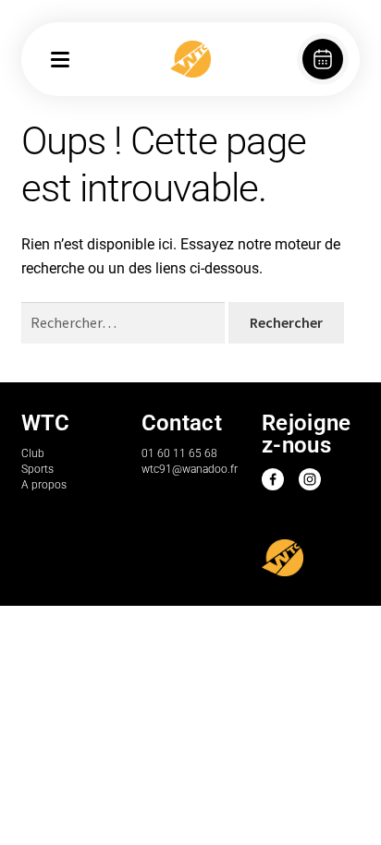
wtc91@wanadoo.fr (189, 469)
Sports (37, 469)
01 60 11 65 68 (179, 453)
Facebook (273, 479)
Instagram (310, 479)
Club (32, 453)
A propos (44, 484)
